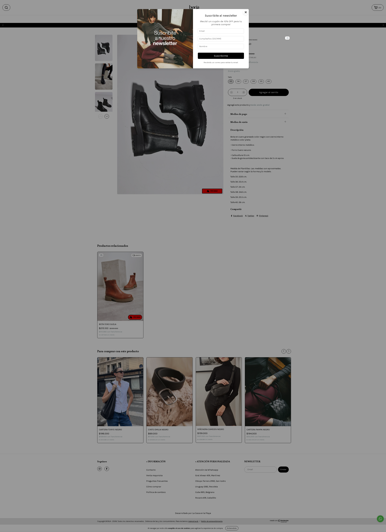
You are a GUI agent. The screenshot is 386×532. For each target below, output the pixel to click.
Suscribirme (221, 55)
